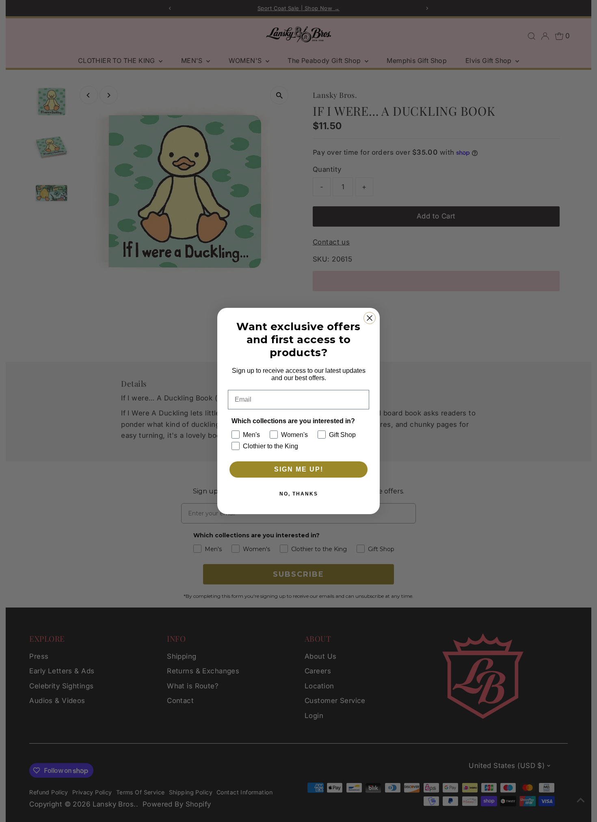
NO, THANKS (298, 494)
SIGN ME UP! (298, 469)
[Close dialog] (369, 318)
